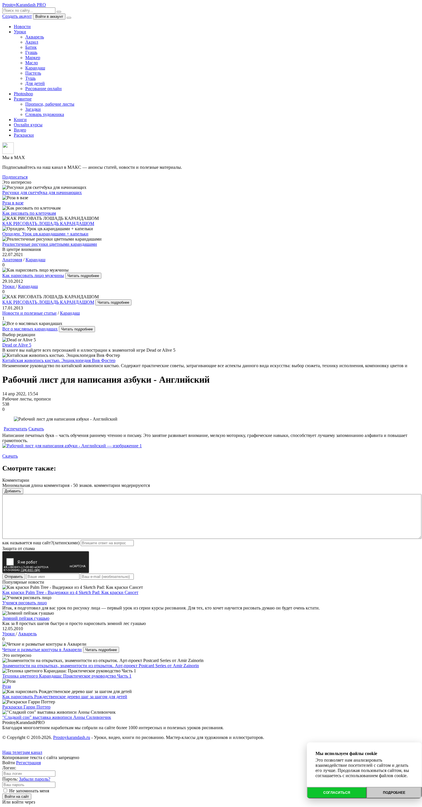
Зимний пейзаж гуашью (25, 618)
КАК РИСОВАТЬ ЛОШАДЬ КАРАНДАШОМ (48, 302)
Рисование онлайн (43, 88)
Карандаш (35, 67)
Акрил (31, 42)
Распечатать (15, 428)
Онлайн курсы (28, 124)
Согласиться (336, 793)
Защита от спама (18, 548)
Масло (31, 62)
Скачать (36, 428)
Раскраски (24, 135)
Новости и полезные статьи (29, 313)
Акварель (34, 36)
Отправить (14, 576)
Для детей (35, 83)
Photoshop (23, 93)
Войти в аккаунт (49, 16)
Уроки (20, 31)
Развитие (23, 98)
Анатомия (12, 259)
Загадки (33, 109)
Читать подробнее (83, 276)
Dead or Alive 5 (16, 344)
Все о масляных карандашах (30, 328)
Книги (20, 119)
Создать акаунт (17, 16)
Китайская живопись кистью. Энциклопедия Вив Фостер (58, 360)
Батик (31, 47)
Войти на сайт (17, 796)
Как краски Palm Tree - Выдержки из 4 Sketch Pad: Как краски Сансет (70, 592)
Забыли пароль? (34, 779)
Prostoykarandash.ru (71, 737)
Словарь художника (44, 114)
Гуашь (31, 52)
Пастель (33, 73)
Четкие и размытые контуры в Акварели (42, 649)
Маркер (32, 57)
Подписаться (15, 177)
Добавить (13, 491)
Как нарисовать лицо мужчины (33, 275)
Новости (22, 26)
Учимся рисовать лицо (24, 602)
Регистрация (28, 762)
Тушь (30, 78)
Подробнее (394, 793)
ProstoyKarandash (24, 4)
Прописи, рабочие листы (49, 104)
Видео (20, 129)
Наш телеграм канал (22, 752)
